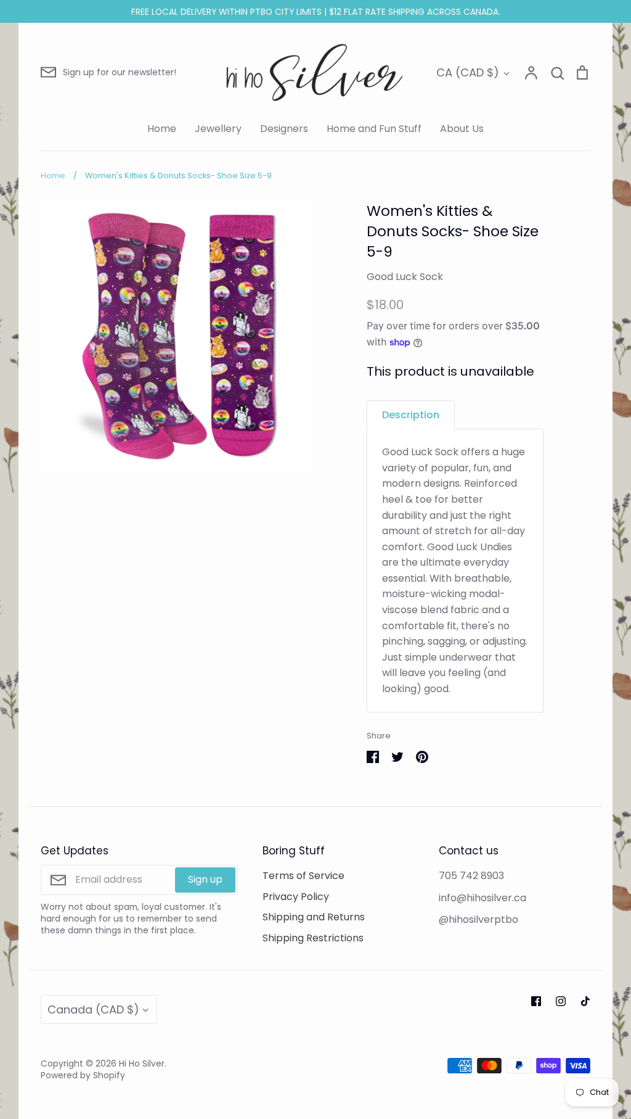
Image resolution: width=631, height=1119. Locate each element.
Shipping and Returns (314, 917)
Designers (284, 129)
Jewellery (218, 129)
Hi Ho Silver (142, 1063)
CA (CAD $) (467, 72)
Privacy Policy (296, 897)
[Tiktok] (585, 1001)
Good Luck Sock (405, 277)
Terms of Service (303, 876)
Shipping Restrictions (313, 938)
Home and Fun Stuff (374, 129)
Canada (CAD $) (93, 1009)
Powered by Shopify (83, 1075)
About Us (462, 129)
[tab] (411, 414)
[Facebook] (536, 1001)
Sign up (205, 879)
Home (161, 129)
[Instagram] (560, 1001)
